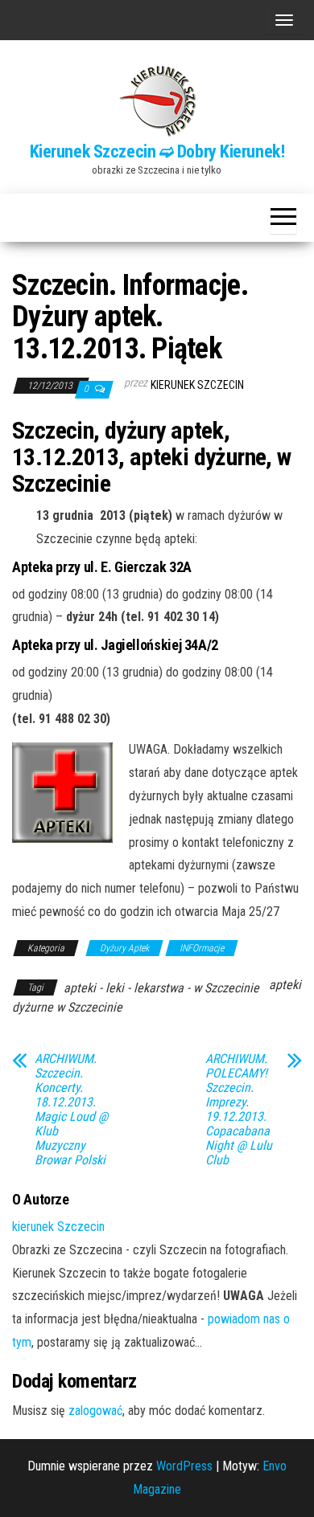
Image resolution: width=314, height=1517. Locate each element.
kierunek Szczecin (197, 384)
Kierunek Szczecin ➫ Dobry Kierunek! (157, 151)
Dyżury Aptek (124, 948)
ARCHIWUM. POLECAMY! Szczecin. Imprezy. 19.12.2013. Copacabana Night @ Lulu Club (238, 1109)
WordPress (184, 1466)
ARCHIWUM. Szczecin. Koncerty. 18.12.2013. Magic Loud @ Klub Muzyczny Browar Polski (71, 1109)
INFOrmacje (202, 948)
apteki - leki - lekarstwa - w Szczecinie (161, 988)
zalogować (95, 1410)
